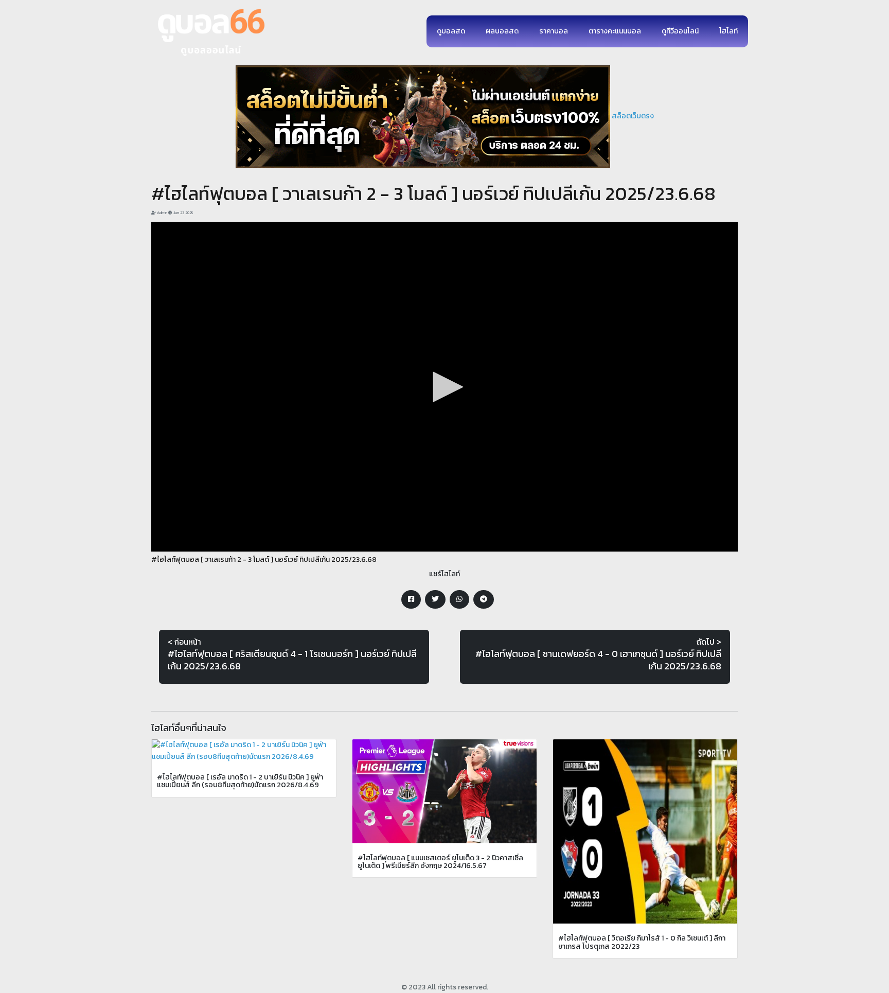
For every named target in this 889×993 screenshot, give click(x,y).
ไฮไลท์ (728, 31)
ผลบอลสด (502, 31)
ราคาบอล (553, 31)
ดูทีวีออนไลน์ (680, 31)
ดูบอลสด (451, 31)
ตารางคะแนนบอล (615, 31)
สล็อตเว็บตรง (633, 116)
